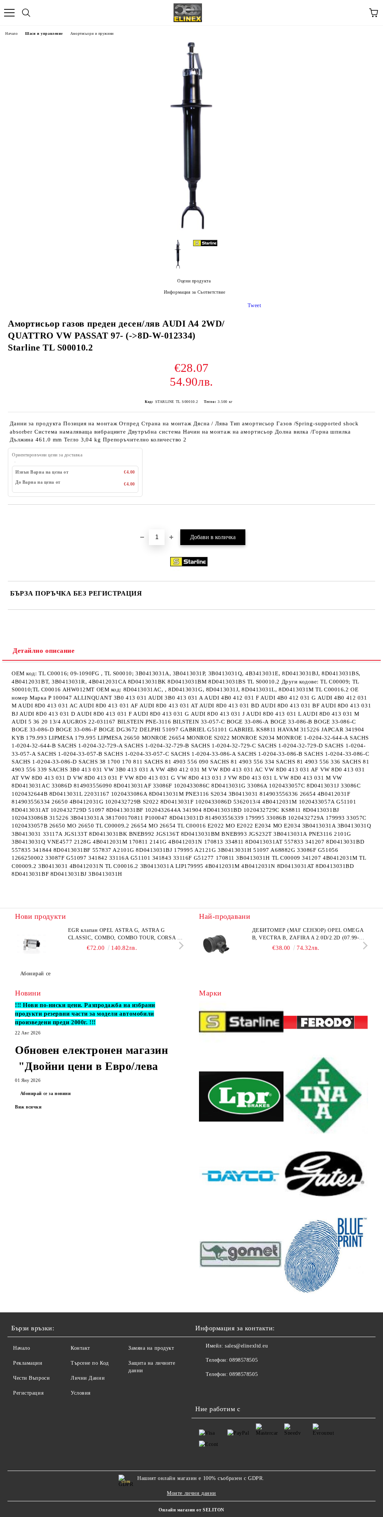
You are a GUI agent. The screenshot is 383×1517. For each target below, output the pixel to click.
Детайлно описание (44, 650)
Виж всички (28, 1107)
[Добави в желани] (369, 517)
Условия (81, 1393)
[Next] (180, 945)
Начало (11, 33)
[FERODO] (326, 1023)
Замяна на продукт (151, 1348)
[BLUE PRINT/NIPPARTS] (326, 1255)
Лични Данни (88, 1378)
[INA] (326, 1098)
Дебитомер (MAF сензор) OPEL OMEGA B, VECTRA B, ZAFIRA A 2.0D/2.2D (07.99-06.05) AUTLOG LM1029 (307, 934)
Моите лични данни (191, 1493)
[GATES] (326, 1177)
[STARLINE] (241, 1023)
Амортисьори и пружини (92, 33)
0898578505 (243, 1360)
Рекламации (28, 1363)
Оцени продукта (194, 281)
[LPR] (241, 1097)
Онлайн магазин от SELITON (191, 1510)
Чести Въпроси (31, 1378)
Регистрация (28, 1393)
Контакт (80, 1348)
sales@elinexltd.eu (246, 1346)
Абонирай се (35, 973)
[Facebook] (205, 1389)
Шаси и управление (44, 33)
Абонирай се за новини (45, 1093)
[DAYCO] (241, 1176)
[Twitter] (221, 1389)
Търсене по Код (90, 1363)
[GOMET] (241, 1254)
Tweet (254, 305)
